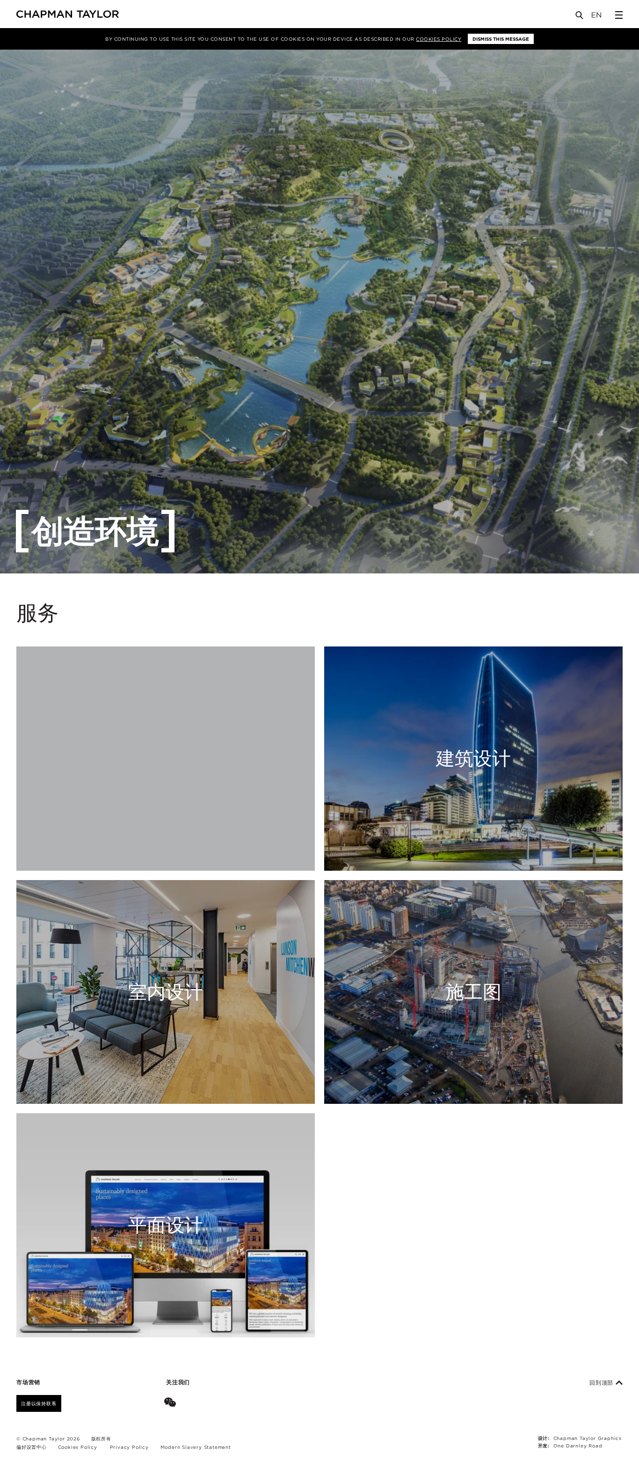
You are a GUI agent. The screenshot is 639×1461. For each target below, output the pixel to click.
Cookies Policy (438, 39)
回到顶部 (602, 1383)
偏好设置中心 (31, 1447)
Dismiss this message (500, 39)
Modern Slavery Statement (195, 1447)
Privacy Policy (129, 1447)
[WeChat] (172, 1403)
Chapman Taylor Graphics (587, 1438)
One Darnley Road (578, 1445)
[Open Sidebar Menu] (619, 15)
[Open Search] (580, 17)
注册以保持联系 (39, 1403)
